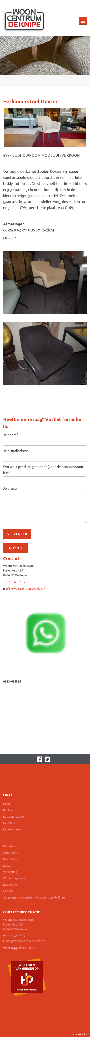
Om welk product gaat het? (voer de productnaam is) (43, 470)
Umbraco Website (79, 1034)
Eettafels (9, 846)
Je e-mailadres (16, 451)
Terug (17, 548)
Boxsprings (10, 859)
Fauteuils (9, 823)
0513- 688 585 (15, 582)
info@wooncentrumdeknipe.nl (25, 588)
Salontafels (10, 853)
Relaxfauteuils (12, 829)
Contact (8, 891)
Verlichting (10, 872)
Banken (8, 810)
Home (7, 804)
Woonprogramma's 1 (16, 878)
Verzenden (17, 534)
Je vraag (10, 488)
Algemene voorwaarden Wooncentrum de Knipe (34, 897)
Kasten (7, 865)
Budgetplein (11, 884)
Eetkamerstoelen (14, 816)
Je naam (10, 435)
